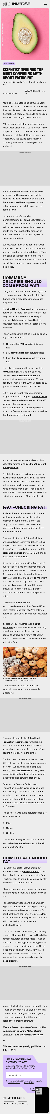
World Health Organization (20, 309)
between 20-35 (39, 396)
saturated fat (23, 770)
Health (7, 1103)
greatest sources (25, 843)
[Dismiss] (46, 1089)
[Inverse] (21, 3)
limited (27, 415)
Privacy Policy (29, 1083)
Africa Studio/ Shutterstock (23, 680)
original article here (33, 1034)
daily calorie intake (26, 375)
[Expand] (37, 1089)
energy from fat (31, 871)
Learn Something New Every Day (18, 1060)
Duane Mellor (12, 93)
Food (21, 1103)
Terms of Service (14, 1083)
